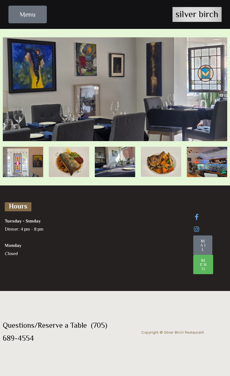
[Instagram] (196, 229)
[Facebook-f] (196, 217)
